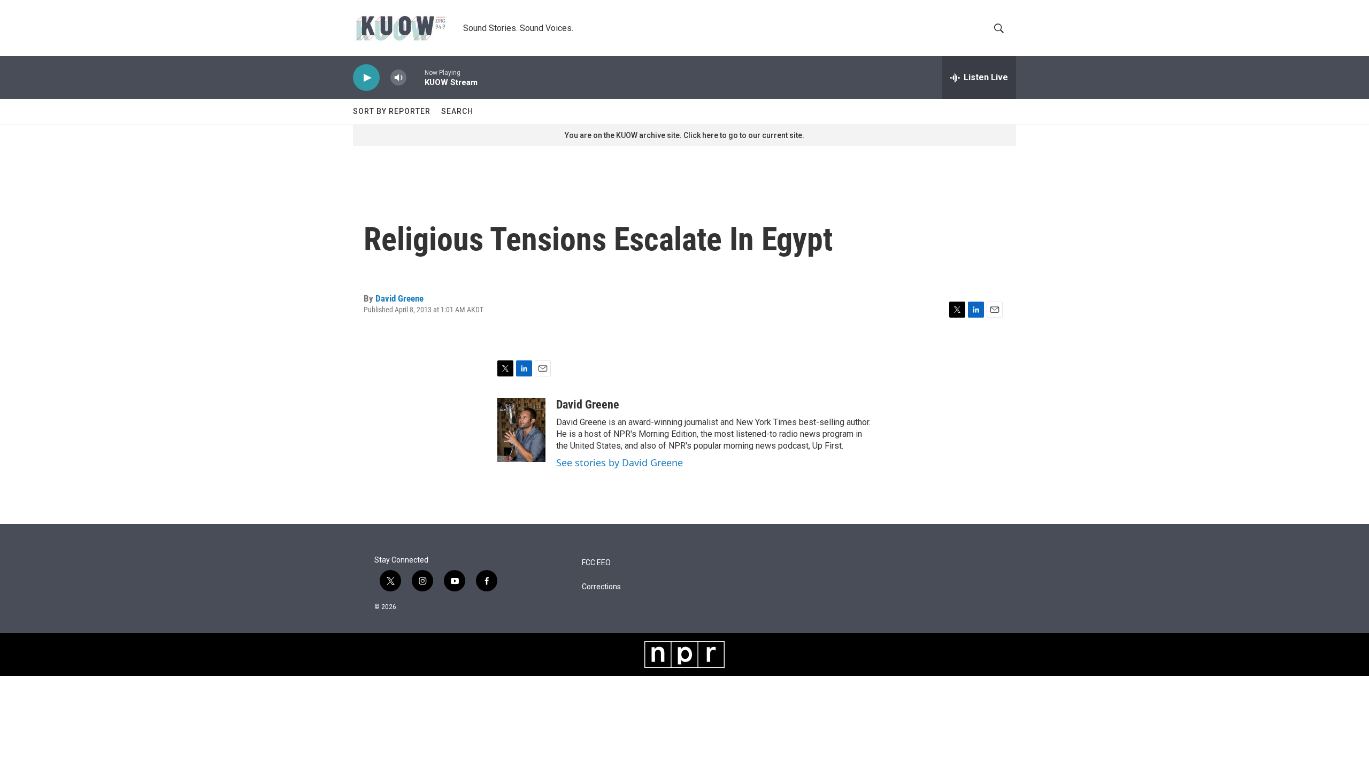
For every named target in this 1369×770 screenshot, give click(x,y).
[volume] (398, 78)
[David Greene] (521, 430)
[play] (366, 78)
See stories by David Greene (619, 462)
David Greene (399, 298)
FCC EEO (596, 563)
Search (457, 111)
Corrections (601, 587)
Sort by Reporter (391, 111)
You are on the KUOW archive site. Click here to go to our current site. (684, 135)
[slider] (415, 77)
